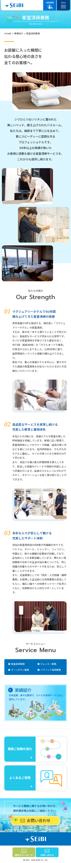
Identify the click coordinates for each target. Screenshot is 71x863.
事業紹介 (18, 33)
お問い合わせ (47, 855)
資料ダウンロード (24, 855)
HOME (7, 33)
